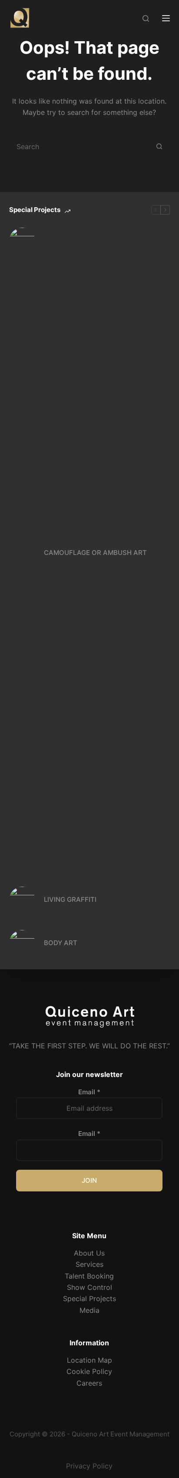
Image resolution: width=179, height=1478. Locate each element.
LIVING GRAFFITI (70, 899)
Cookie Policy (89, 1371)
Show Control (89, 1287)
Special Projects (89, 1298)
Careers (89, 1383)
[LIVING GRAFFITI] (22, 900)
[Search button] (159, 147)
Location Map (89, 1360)
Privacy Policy (89, 1466)
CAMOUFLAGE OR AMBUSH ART (95, 552)
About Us (89, 1253)
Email (89, 1092)
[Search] (146, 18)
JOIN (89, 1180)
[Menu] (166, 18)
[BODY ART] (22, 943)
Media (89, 1310)
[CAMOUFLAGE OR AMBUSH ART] (22, 553)
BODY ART (60, 943)
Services (89, 1264)
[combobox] (79, 146)
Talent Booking (89, 1276)
